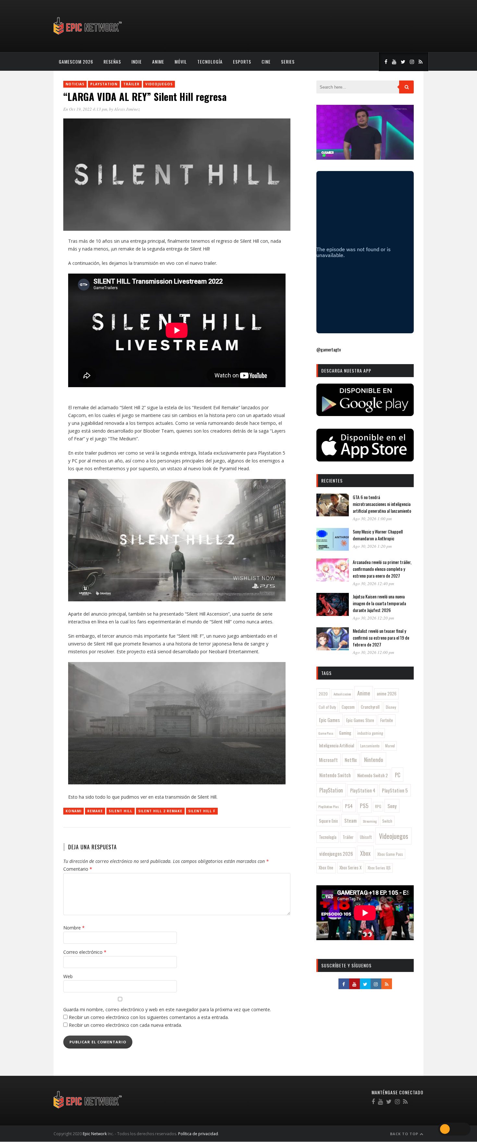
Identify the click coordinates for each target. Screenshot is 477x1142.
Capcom (348, 707)
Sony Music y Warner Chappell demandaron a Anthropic (378, 535)
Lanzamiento (370, 745)
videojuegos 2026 (336, 853)
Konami (73, 811)
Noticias (75, 84)
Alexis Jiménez (127, 109)
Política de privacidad (198, 1133)
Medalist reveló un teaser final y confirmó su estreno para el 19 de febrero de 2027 (381, 637)
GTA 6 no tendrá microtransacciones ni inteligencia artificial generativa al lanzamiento (382, 504)
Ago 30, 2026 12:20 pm (373, 618)
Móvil (181, 61)
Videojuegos (159, 84)
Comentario (77, 869)
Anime (158, 61)
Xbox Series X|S (379, 867)
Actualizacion (342, 693)
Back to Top (405, 1133)
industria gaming (370, 733)
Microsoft (328, 759)
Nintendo (373, 759)
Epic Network (95, 1133)
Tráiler (131, 84)
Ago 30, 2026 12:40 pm (373, 583)
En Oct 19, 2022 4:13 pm (85, 109)
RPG (378, 806)
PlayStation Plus (328, 806)
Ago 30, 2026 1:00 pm (372, 519)
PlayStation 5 (395, 790)
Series (288, 61)
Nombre (74, 928)
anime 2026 (387, 694)
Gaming (345, 733)
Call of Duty (327, 707)
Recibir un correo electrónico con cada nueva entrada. (125, 1025)
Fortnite (386, 720)
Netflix (351, 759)
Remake (95, 811)
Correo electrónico (84, 952)
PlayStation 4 (362, 790)
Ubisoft (366, 837)
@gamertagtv (328, 349)
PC (397, 775)
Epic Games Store (360, 720)
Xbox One (326, 868)
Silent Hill (120, 811)
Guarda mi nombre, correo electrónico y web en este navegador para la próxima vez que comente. (167, 1009)
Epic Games (329, 719)
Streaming (370, 821)
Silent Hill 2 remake (160, 811)
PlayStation (103, 84)
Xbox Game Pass (390, 854)
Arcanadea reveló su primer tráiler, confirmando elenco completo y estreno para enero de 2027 (382, 569)
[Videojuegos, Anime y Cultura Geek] (88, 35)
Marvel (390, 745)
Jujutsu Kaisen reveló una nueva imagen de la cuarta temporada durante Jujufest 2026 (379, 603)
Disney (391, 707)
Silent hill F (201, 811)
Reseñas (112, 61)
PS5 (364, 805)
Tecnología (210, 61)
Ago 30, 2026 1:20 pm (372, 546)
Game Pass (325, 733)
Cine (266, 61)
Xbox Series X (350, 867)
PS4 (349, 805)
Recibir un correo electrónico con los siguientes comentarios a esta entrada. (149, 1017)
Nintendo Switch (335, 775)
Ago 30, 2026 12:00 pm (373, 652)
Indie (136, 61)
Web (68, 976)
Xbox (365, 853)
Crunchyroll (370, 707)
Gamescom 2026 (76, 61)
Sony (392, 806)
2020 (323, 694)
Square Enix (328, 820)
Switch (387, 821)
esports (242, 61)
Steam (350, 820)
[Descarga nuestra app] (365, 414)
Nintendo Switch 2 (372, 775)
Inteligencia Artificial (336, 745)
